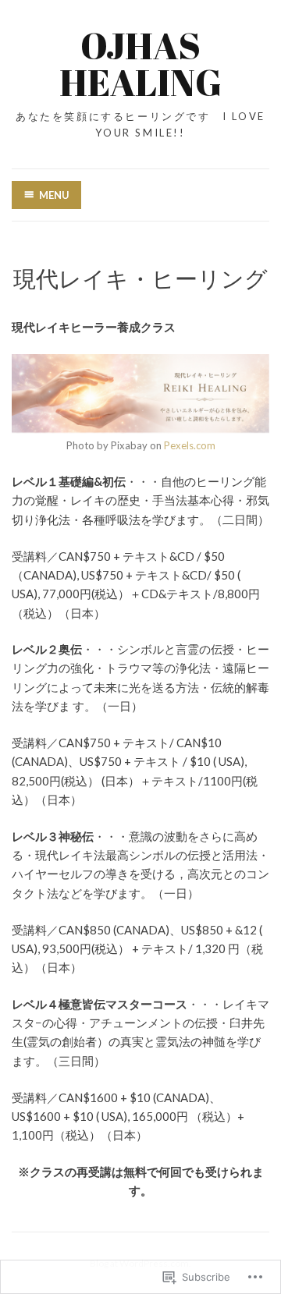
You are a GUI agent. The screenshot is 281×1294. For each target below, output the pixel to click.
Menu (54, 195)
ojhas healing (140, 63)
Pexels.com (189, 445)
